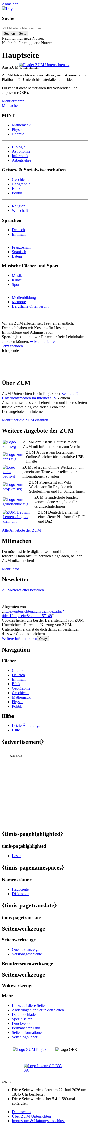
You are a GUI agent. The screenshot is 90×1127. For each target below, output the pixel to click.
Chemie (18, 134)
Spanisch (19, 252)
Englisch (19, 234)
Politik (17, 193)
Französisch (21, 247)
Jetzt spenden (12, 346)
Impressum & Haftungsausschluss (38, 1121)
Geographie (21, 184)
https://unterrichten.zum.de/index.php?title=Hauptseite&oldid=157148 (33, 613)
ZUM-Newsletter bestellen (23, 590)
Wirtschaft (20, 210)
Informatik (20, 156)
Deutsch (18, 230)
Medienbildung (24, 297)
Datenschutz (22, 1112)
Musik (17, 275)
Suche (8, 18)
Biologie (19, 147)
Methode (19, 302)
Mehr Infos (11, 569)
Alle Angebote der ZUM (21, 530)
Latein (17, 256)
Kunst (17, 280)
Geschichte (21, 179)
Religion (19, 206)
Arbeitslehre (21, 160)
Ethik (16, 188)
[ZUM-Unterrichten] (45, 65)
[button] (19, 638)
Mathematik (21, 125)
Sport (16, 284)
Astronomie (21, 151)
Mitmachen (11, 105)
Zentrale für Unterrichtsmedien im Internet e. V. (41, 395)
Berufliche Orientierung (31, 306)
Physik (17, 129)
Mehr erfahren (13, 101)
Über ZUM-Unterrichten (31, 1116)
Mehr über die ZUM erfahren (25, 420)
